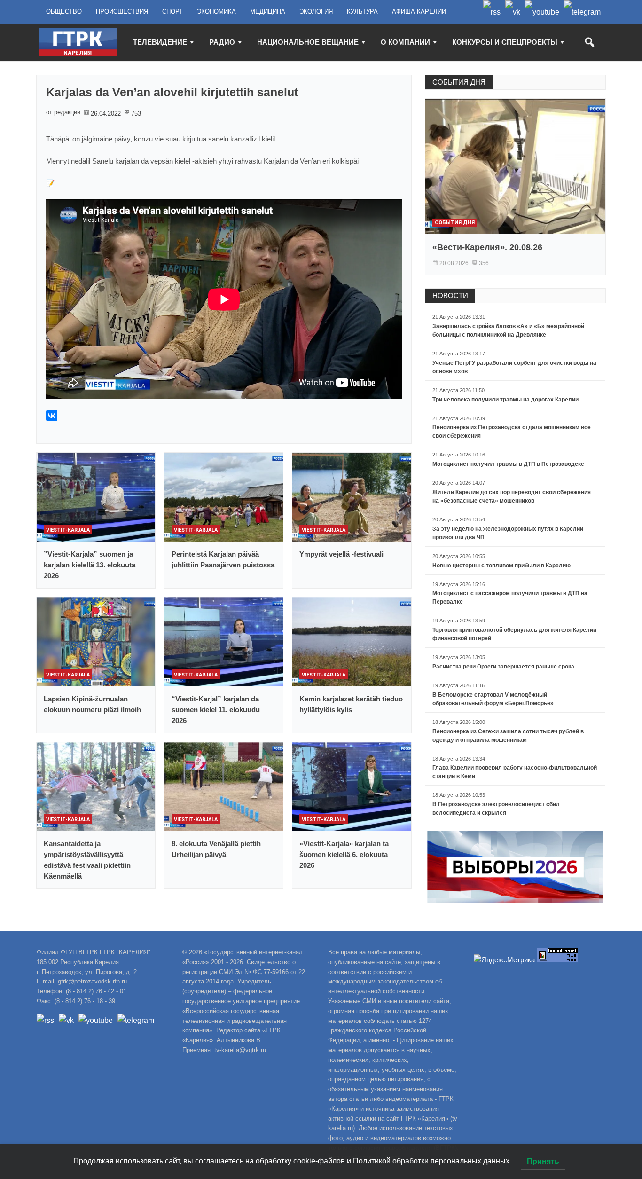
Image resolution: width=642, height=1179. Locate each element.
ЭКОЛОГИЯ (316, 11)
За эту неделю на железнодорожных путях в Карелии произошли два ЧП (507, 533)
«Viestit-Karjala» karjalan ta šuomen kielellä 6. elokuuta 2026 (344, 854)
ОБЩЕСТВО (64, 11)
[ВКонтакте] (51, 415)
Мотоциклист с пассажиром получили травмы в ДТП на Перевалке (509, 597)
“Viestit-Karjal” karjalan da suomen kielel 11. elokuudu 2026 (216, 709)
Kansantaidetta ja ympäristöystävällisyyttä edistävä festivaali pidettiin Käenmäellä (87, 860)
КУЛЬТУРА (362, 11)
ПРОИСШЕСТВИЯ (122, 11)
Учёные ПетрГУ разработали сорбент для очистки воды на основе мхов (514, 367)
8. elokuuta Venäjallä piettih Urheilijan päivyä (216, 849)
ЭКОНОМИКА (216, 11)
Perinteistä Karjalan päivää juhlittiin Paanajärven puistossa (223, 559)
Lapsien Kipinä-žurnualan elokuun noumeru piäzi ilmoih (92, 704)
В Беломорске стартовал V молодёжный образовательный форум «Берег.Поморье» (493, 699)
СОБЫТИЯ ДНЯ (458, 82)
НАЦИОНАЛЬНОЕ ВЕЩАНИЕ (308, 42)
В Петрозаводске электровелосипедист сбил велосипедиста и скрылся (496, 808)
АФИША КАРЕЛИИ (419, 11)
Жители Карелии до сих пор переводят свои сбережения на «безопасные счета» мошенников (511, 496)
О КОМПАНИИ (405, 42)
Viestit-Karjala (68, 530)
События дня (455, 223)
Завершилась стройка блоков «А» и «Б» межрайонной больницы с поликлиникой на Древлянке (508, 330)
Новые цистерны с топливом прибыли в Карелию (501, 565)
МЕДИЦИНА (267, 11)
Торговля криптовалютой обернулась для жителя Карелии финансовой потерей (514, 634)
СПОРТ (172, 11)
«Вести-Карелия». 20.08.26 (487, 247)
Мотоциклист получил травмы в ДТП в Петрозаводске (508, 464)
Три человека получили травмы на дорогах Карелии (505, 399)
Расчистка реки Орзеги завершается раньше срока (503, 666)
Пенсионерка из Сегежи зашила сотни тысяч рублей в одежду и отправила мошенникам (508, 735)
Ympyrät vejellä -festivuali (341, 554)
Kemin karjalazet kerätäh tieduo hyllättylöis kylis (351, 704)
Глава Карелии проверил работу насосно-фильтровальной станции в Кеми (514, 771)
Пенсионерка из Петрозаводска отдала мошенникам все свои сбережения (511, 431)
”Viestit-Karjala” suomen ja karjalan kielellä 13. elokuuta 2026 (89, 565)
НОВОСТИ (450, 295)
